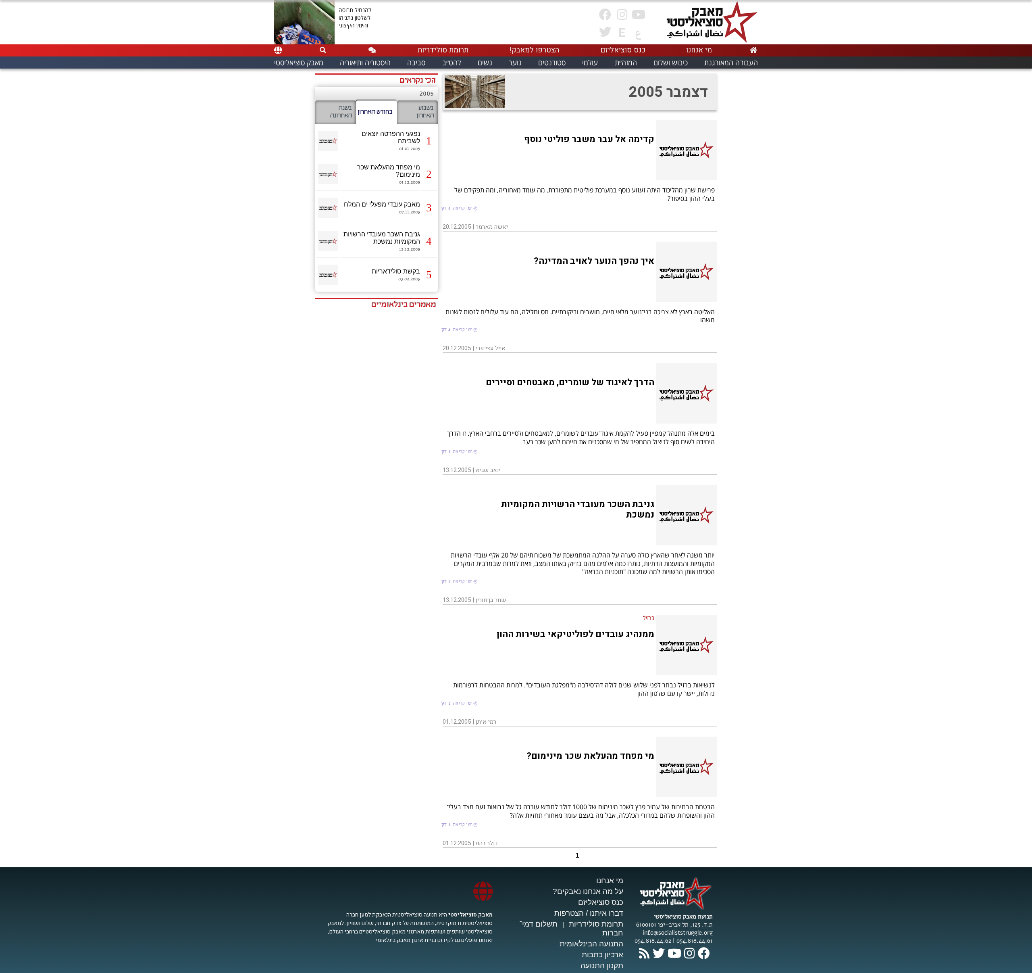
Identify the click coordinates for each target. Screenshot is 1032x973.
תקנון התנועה (601, 965)
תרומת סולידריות (596, 924)
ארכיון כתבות (602, 954)
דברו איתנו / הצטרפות (588, 913)
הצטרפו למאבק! (534, 50)
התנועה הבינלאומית (591, 944)
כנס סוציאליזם (600, 902)
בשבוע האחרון (425, 112)
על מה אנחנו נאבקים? (588, 891)
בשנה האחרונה (341, 112)
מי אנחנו (609, 880)
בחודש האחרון (375, 112)
